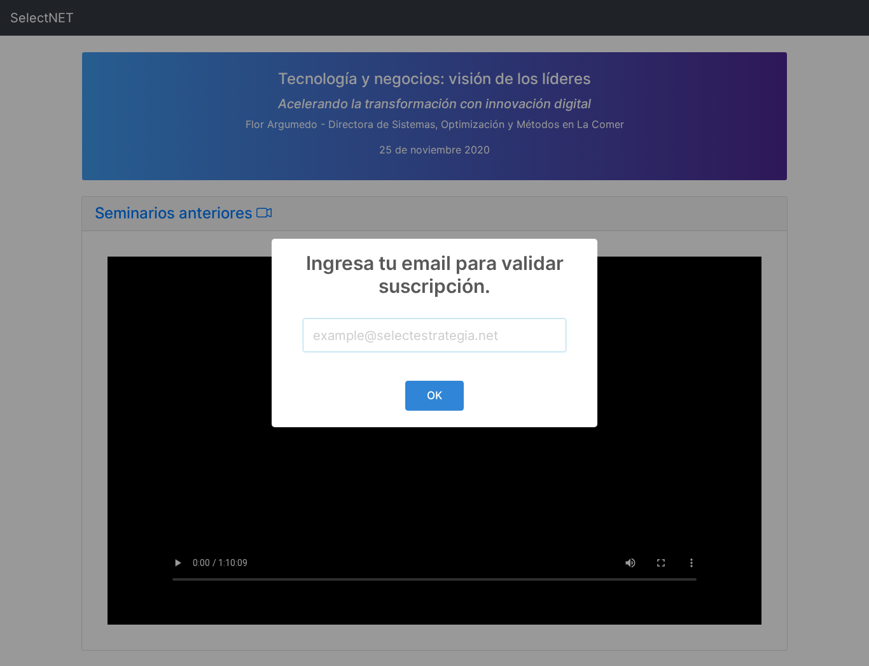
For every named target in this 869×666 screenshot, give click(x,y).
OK (434, 395)
